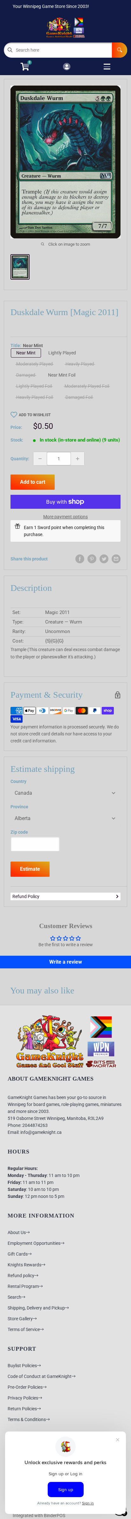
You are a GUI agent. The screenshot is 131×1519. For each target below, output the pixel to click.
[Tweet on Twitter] (104, 558)
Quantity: (19, 458)
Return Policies (22, 1408)
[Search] (119, 50)
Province (19, 807)
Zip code (19, 832)
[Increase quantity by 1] (77, 458)
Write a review (65, 962)
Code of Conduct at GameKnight (40, 1376)
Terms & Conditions (27, 1419)
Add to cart (32, 482)
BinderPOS (54, 1515)
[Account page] (66, 67)
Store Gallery (20, 1318)
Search (14, 1297)
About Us (17, 1232)
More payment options (65, 516)
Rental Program (23, 1286)
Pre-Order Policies (25, 1387)
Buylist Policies (22, 1365)
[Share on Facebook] (79, 558)
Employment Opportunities (34, 1243)
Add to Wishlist (35, 415)
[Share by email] (116, 558)
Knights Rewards (24, 1264)
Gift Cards (18, 1254)
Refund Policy (25, 896)
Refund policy (21, 1275)
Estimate (30, 869)
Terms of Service (24, 1329)
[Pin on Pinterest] (91, 558)
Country (18, 781)
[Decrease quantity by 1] (40, 458)
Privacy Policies (23, 1397)
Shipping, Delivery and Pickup (36, 1307)
